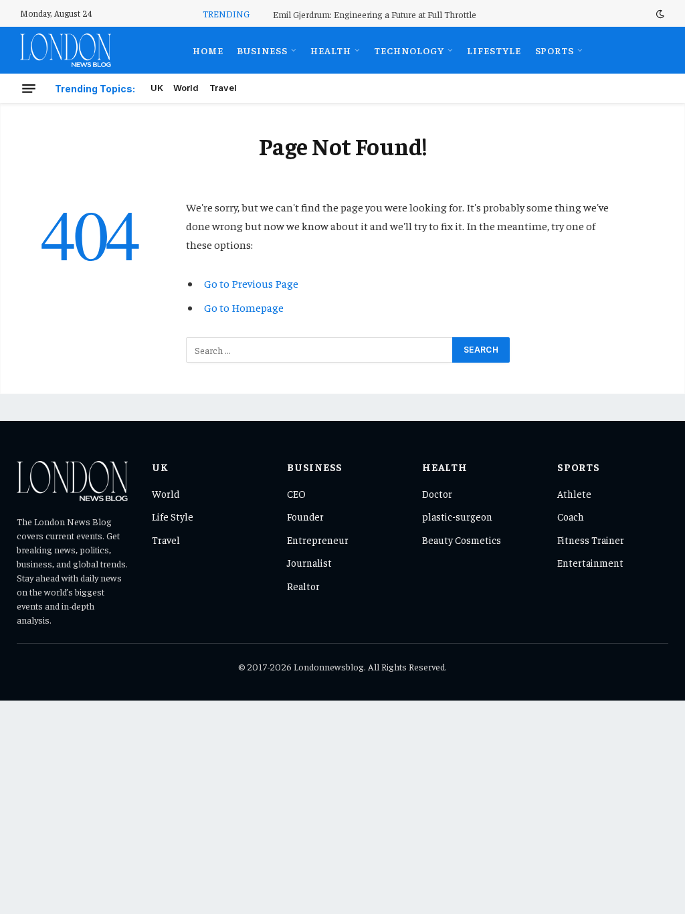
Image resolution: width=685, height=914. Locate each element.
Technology (409, 50)
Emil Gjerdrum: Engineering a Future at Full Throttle (374, 14)
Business (262, 50)
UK (157, 88)
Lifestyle (494, 50)
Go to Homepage (244, 307)
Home (208, 50)
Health (330, 50)
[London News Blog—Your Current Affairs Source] (65, 50)
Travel (223, 88)
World (186, 88)
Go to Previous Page (251, 283)
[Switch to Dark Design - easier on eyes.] (659, 14)
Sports (555, 50)
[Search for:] (320, 350)
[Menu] (28, 88)
